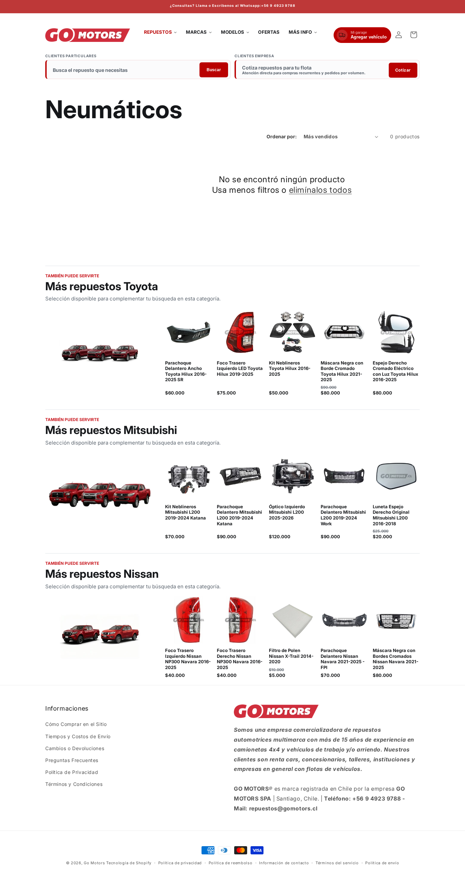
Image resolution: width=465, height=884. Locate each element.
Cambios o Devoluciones (74, 748)
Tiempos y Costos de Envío (78, 736)
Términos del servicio (337, 862)
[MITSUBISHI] (99, 496)
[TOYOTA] (99, 352)
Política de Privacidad (71, 772)
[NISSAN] (99, 637)
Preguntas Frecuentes (71, 760)
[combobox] (138, 70)
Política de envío (382, 862)
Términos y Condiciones (73, 784)
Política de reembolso (231, 862)
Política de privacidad (180, 862)
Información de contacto (284, 862)
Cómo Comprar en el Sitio (76, 724)
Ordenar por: (282, 136)
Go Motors (94, 862)
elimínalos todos (320, 190)
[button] (160, 32)
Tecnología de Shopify (128, 862)
